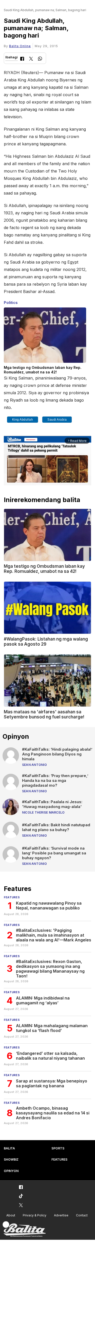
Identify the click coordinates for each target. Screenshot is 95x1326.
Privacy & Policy (34, 1215)
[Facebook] (22, 59)
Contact (82, 1215)
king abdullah (22, 419)
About (10, 1215)
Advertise (61, 1215)
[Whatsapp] (40, 59)
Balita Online (20, 46)
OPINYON (11, 1171)
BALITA (9, 1148)
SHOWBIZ (11, 1159)
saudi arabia (57, 419)
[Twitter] (31, 59)
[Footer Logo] (24, 1229)
